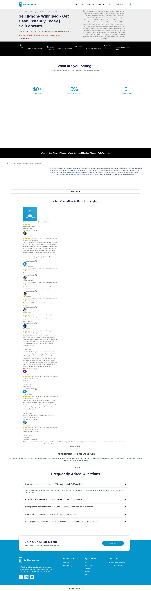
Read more (54, 444)
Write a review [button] (27, 228)
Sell (82, 4)
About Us (101, 4)
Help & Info (65, 563)
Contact (109, 4)
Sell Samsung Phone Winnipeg (83, 174)
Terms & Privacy (67, 565)
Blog (86, 574)
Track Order (119, 4)
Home (76, 4)
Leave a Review (75, 446)
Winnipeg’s (72, 172)
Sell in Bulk (90, 4)
